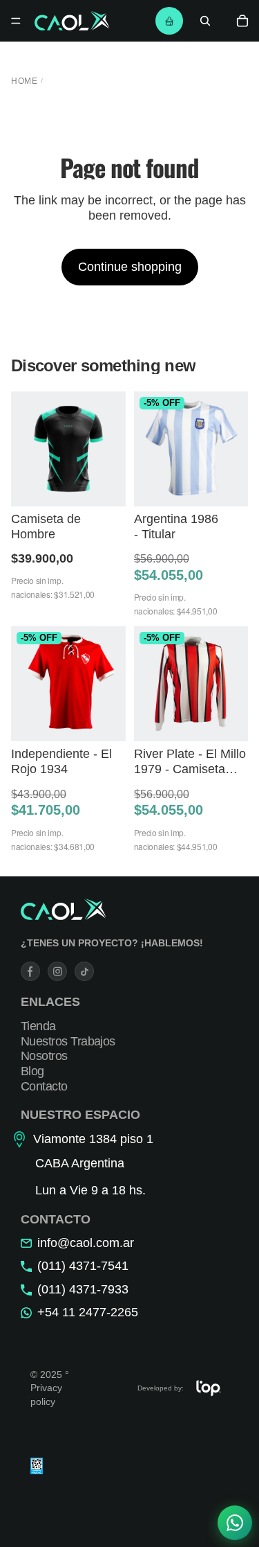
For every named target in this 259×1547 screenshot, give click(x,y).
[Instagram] (57, 971)
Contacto (44, 1086)
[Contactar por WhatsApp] (235, 1522)
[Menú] (16, 21)
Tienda (38, 1027)
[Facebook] (30, 971)
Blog (32, 1071)
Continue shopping (130, 267)
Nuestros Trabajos (68, 1041)
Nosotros (44, 1056)
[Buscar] (205, 21)
